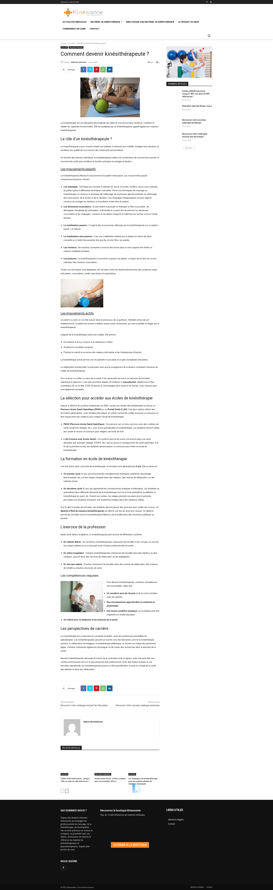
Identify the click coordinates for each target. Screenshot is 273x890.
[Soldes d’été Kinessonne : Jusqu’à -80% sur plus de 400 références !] (76, 764)
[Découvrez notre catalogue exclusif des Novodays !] (173, 137)
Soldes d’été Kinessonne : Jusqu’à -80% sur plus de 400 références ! (195, 94)
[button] (209, 35)
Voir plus (188, 148)
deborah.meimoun (78, 62)
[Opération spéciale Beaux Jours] (173, 109)
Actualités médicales (76, 47)
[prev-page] (62, 791)
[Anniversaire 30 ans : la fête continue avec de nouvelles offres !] (110, 764)
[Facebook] (206, 2)
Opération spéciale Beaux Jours (197, 106)
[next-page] (67, 791)
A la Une (71, 43)
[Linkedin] (210, 2)
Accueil (63, 43)
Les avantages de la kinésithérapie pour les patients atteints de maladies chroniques (143, 781)
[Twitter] (90, 69)
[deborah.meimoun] (62, 62)
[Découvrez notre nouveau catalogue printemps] (173, 123)
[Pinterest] (96, 69)
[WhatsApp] (103, 69)
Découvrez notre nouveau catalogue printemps (138, 705)
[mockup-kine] (130, 845)
